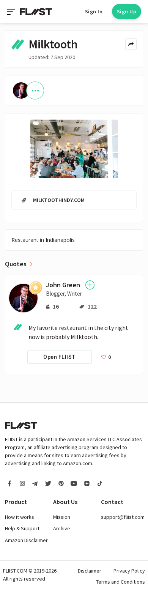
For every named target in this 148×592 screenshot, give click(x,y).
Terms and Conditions (120, 581)
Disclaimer (89, 570)
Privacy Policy (129, 570)
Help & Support (22, 528)
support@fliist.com (123, 517)
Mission (61, 517)
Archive (61, 528)
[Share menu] (131, 44)
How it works (19, 517)
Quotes (16, 264)
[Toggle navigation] (12, 11)
